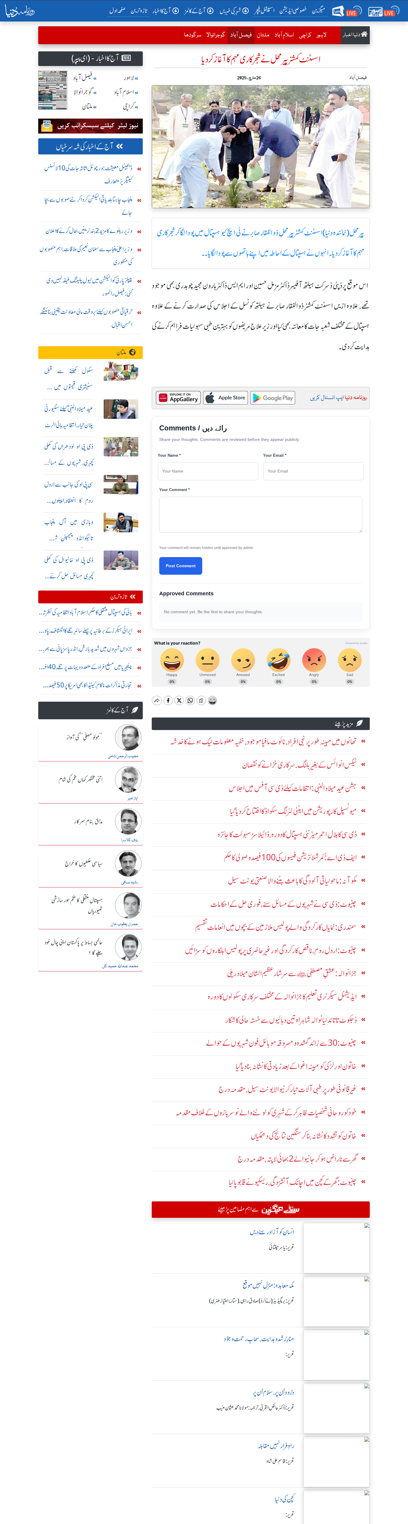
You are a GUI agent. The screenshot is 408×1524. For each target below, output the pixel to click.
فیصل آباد (240, 35)
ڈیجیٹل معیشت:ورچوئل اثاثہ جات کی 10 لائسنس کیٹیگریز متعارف (88, 174)
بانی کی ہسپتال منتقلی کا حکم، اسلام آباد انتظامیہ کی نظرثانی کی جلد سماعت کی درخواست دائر (85, 613)
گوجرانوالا (215, 35)
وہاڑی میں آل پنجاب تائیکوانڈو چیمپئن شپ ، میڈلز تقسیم (68, 538)
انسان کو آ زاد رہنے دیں (272, 1232)
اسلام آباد (284, 35)
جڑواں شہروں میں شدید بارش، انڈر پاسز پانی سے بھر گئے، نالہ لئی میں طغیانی (88, 650)
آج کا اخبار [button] (161, 11)
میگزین (319, 10)
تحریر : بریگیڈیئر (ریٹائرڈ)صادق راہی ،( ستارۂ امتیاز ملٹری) (251, 1301)
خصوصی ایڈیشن (293, 10)
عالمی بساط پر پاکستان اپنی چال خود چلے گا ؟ (73, 948)
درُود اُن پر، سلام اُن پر (273, 1392)
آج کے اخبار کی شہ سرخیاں (84, 146)
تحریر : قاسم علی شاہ (280, 1461)
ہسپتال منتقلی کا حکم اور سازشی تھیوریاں (76, 906)
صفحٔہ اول (118, 10)
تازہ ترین (139, 10)
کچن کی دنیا (284, 1499)
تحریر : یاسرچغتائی (281, 1247)
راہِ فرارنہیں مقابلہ (275, 1446)
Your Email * (274, 455)
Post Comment (181, 565)
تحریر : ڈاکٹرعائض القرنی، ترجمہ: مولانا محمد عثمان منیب (255, 1408)
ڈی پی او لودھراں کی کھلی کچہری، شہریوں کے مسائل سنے (68, 462)
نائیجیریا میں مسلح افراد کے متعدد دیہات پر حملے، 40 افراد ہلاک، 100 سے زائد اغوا (86, 668)
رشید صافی (129, 882)
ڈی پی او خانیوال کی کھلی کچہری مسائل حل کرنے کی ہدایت (68, 576)
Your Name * (169, 455)
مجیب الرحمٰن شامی (123, 756)
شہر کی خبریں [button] (230, 11)
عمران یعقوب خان (124, 924)
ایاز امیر (133, 798)
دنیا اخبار (352, 35)
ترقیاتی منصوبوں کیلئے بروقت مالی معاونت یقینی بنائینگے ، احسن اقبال (86, 318)
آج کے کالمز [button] (195, 11)
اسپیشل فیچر (264, 10)
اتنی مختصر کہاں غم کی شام (80, 780)
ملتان (263, 35)
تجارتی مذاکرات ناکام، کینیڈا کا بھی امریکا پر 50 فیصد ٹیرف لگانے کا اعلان (90, 686)
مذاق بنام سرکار (88, 821)
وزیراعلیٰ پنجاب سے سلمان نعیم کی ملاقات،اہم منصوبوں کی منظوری (85, 255)
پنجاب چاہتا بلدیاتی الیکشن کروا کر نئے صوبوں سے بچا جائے (88, 206)
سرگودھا (192, 35)
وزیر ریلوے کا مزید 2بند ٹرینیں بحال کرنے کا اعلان (88, 230)
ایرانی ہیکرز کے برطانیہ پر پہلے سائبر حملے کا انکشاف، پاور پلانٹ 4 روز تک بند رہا (87, 632)
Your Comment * (174, 489)
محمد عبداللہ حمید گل (120, 966)
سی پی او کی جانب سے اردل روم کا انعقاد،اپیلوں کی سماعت (68, 500)
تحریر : (290, 1354)
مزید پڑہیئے (344, 723)
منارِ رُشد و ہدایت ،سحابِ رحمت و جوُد (259, 1339)
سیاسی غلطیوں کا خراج (83, 864)
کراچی (305, 35)
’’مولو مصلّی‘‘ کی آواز (84, 737)
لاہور (321, 35)
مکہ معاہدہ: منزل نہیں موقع (268, 1285)
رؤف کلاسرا (129, 840)
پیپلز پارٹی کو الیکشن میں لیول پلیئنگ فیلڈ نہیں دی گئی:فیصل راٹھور (89, 287)
